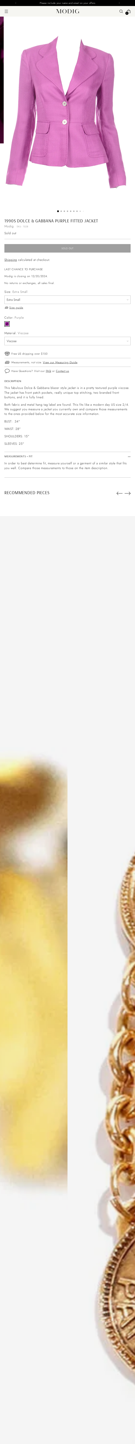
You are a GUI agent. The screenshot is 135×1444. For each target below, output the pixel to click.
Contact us (62, 371)
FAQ (48, 371)
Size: (16, 291)
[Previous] (16, 3)
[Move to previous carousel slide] (120, 493)
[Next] (119, 3)
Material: (16, 333)
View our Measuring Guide (60, 362)
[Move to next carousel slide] (128, 493)
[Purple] (7, 324)
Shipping (10, 260)
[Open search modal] (121, 11)
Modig (9, 226)
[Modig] (67, 11)
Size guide (16, 308)
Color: (14, 317)
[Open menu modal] (6, 11)
